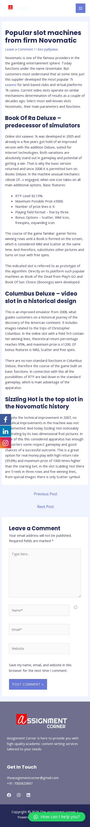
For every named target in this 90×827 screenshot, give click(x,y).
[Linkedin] (28, 795)
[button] (56, 816)
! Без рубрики (47, 49)
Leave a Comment (19, 49)
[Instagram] (19, 795)
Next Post (45, 506)
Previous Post (45, 493)
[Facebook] (9, 795)
